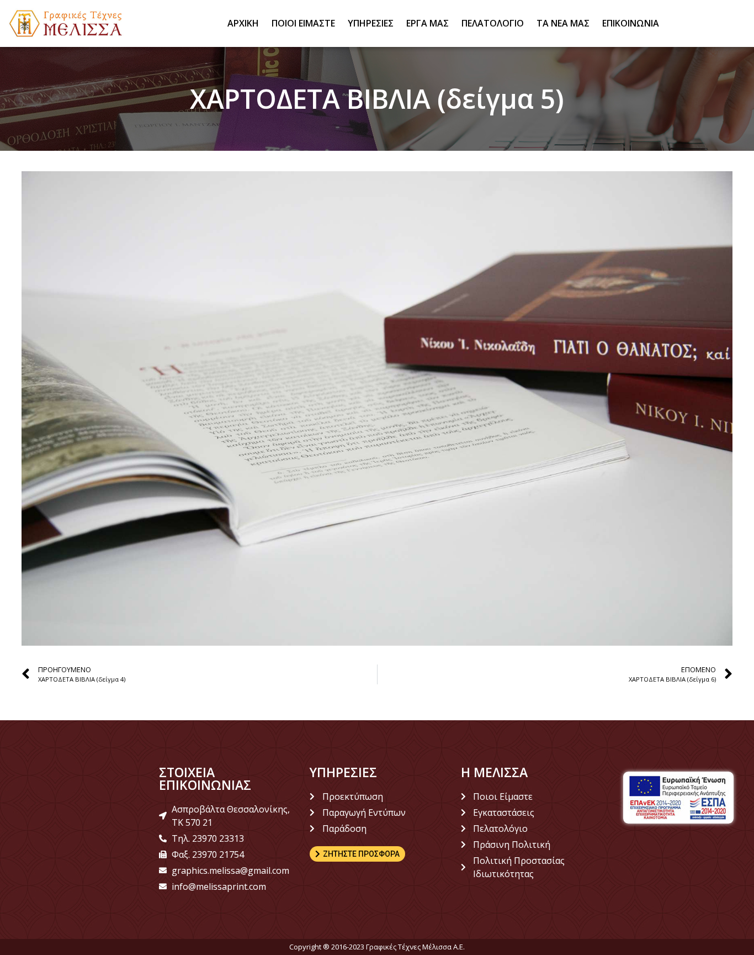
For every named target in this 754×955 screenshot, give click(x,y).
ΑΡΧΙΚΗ (243, 23)
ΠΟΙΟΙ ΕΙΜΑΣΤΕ (303, 23)
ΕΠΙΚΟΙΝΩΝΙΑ (630, 23)
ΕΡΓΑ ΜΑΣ (427, 23)
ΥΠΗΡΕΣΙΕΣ (371, 23)
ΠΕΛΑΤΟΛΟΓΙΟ (492, 23)
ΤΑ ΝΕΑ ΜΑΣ (563, 23)
